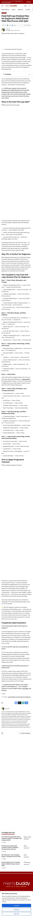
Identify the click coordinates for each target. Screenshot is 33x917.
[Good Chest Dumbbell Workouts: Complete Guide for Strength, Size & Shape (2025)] (27, 838)
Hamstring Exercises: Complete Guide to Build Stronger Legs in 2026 (11, 864)
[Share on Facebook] (5, 25)
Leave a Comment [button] (25, 733)
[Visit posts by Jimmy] (3, 29)
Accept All (16, 905)
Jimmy (8, 29)
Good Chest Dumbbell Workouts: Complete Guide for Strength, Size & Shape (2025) (12, 838)
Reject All (16, 913)
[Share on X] (8, 25)
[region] (16, 904)
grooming (25, 688)
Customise (16, 909)
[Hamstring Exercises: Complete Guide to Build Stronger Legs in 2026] (27, 863)
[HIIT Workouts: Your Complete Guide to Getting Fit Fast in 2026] (27, 856)
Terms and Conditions (6, 2)
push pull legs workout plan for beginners (19, 697)
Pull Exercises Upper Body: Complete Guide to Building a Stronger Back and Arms (10, 847)
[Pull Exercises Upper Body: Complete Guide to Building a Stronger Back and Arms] (27, 847)
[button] (28, 2)
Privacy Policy (18, 1)
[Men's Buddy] (11, 6)
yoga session (26, 379)
